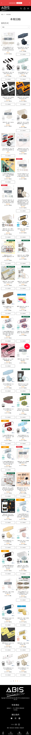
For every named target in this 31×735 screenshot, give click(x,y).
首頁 (2, 14)
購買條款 (17, 727)
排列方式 (5, 23)
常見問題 (15, 709)
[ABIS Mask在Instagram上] (15, 719)
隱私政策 (12, 727)
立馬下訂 (19, 3)
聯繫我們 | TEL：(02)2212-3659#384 (15, 708)
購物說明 (22, 727)
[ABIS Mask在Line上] (19, 719)
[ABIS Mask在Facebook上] (12, 719)
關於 (8, 727)
